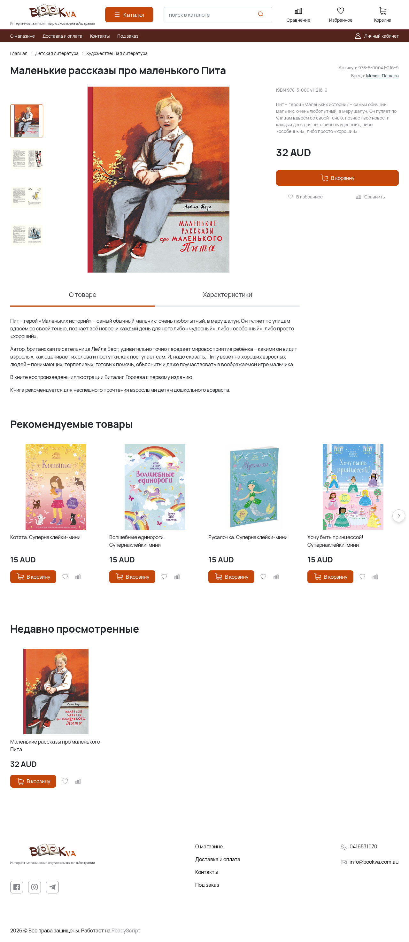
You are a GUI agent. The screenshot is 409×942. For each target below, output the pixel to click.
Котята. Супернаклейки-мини (45, 537)
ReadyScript (126, 930)
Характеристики (227, 294)
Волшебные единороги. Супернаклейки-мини (137, 541)
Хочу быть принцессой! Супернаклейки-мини (335, 541)
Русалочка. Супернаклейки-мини (248, 537)
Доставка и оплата (217, 859)
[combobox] (218, 14)
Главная (18, 53)
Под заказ (207, 884)
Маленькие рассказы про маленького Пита (55, 745)
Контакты (206, 872)
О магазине (209, 846)
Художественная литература (117, 53)
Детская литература (57, 53)
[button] (398, 515)
